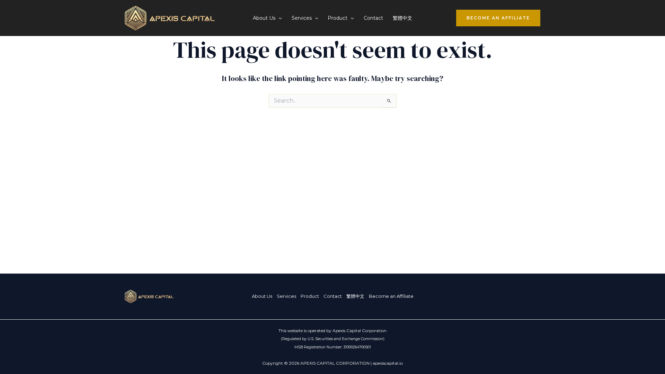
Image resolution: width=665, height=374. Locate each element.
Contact (373, 18)
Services (286, 296)
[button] (278, 18)
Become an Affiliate (391, 296)
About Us (262, 296)
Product (310, 296)
